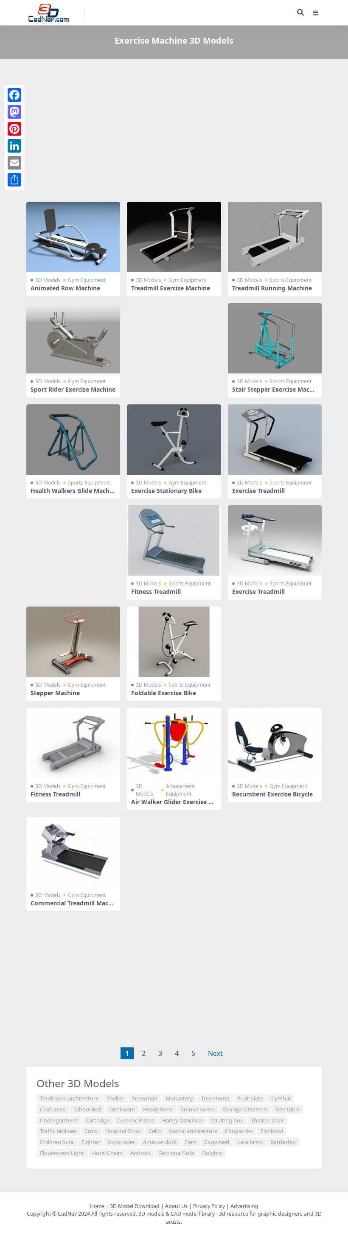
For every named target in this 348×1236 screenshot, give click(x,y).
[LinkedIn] (14, 145)
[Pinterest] (14, 128)
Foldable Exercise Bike (163, 693)
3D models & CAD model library (176, 1213)
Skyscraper (121, 1142)
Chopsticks (239, 1131)
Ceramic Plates (135, 1120)
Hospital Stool (122, 1131)
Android (140, 1153)
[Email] (14, 162)
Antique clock (160, 1142)
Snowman (144, 1098)
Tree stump (215, 1098)
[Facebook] (14, 94)
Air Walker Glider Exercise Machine (172, 805)
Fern (190, 1142)
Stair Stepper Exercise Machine (273, 393)
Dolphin (212, 1153)
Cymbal (280, 1098)
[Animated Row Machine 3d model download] (73, 237)
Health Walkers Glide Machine (73, 494)
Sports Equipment (290, 280)
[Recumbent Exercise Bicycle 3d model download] (275, 743)
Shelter (115, 1098)
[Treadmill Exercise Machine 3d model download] (174, 237)
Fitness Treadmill (156, 591)
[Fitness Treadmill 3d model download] (174, 540)
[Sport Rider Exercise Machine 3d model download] (73, 338)
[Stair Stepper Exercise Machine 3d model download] (275, 338)
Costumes (52, 1109)
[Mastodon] (14, 111)
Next (215, 1053)
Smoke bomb (198, 1109)
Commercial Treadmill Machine (72, 906)
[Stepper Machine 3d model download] (73, 642)
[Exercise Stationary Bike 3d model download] (174, 439)
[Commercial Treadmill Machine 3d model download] (73, 852)
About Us (176, 1206)
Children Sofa (56, 1142)
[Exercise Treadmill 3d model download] (275, 439)
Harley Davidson (182, 1120)
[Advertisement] (174, 132)
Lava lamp (250, 1142)
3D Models (48, 280)
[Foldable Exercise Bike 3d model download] (174, 642)
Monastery (179, 1098)
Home (97, 1206)
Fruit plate (250, 1098)
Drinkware (122, 1109)
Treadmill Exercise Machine (170, 288)
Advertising (244, 1206)
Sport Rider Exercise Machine (73, 389)
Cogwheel (216, 1142)
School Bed (87, 1109)
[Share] (14, 179)
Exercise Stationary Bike (166, 491)
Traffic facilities (58, 1131)
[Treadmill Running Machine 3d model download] (275, 237)
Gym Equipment (87, 280)
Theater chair (267, 1120)
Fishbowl (272, 1131)
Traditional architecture (69, 1098)
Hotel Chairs (107, 1153)
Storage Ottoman (244, 1109)
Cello (155, 1131)
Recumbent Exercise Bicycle (272, 794)
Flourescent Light (62, 1153)
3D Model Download (135, 1206)
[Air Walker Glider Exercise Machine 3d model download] (174, 743)
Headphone (158, 1109)
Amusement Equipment (180, 789)
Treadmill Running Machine (272, 288)
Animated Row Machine (65, 288)
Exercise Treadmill (258, 491)
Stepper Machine (55, 693)
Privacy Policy (209, 1206)
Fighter (90, 1142)
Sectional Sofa (176, 1153)
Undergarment (59, 1120)
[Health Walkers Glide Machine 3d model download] (73, 439)
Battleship (283, 1142)
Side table (287, 1109)
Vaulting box (227, 1120)
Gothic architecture (193, 1131)
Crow (91, 1131)
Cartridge (97, 1120)
